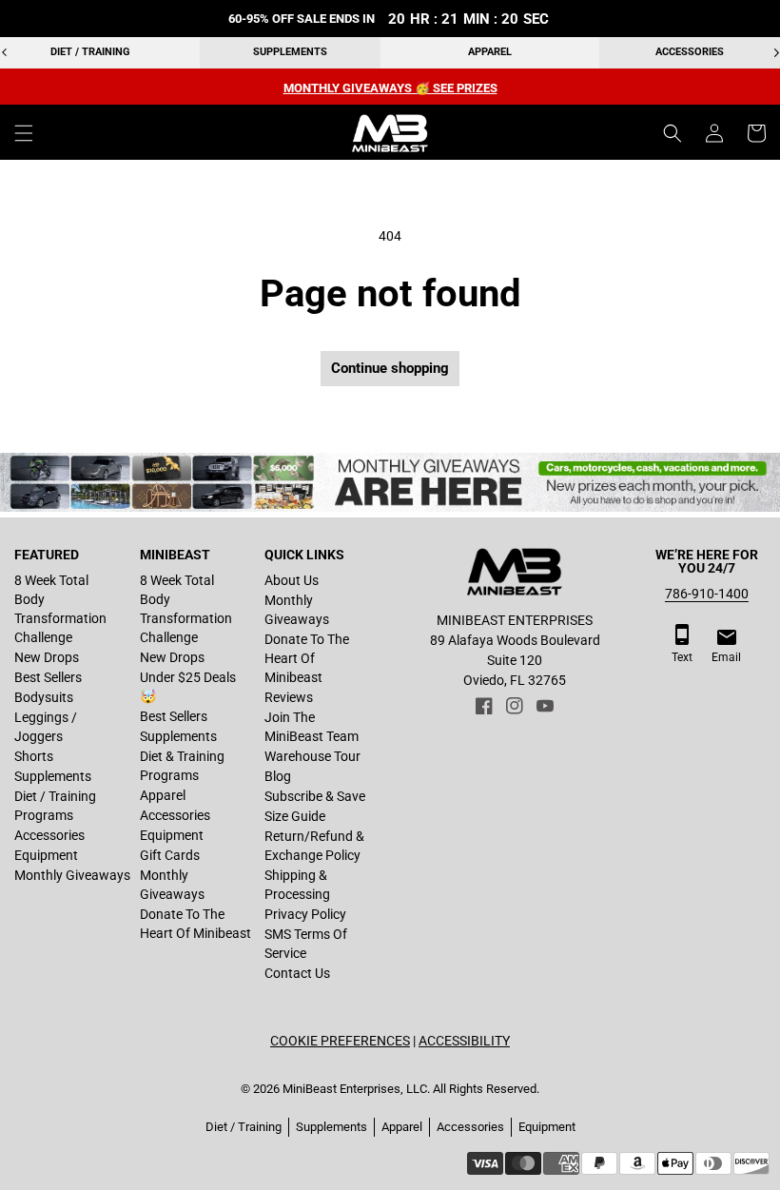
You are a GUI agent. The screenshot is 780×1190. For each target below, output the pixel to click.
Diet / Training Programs (55, 806)
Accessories (689, 52)
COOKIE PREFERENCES (340, 1040)
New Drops (46, 657)
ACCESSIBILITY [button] (464, 1040)
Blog (277, 776)
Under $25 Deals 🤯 (188, 687)
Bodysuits (43, 697)
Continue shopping (390, 368)
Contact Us (297, 973)
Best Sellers (48, 677)
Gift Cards (170, 855)
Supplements (290, 52)
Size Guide (294, 816)
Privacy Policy (305, 914)
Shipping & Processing (297, 885)
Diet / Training (90, 52)
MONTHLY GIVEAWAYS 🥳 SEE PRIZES (390, 88)
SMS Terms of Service (305, 944)
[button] (24, 133)
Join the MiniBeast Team (311, 727)
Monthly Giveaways (72, 875)
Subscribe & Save (314, 796)
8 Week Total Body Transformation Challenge (60, 609)
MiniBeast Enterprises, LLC (355, 1089)
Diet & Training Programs (182, 766)
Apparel (490, 52)
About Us (291, 580)
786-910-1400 (707, 593)
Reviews (288, 697)
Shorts (33, 756)
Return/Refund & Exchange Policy (314, 846)
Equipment (46, 855)
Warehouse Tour (312, 756)
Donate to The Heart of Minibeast (195, 924)
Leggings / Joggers (45, 727)
